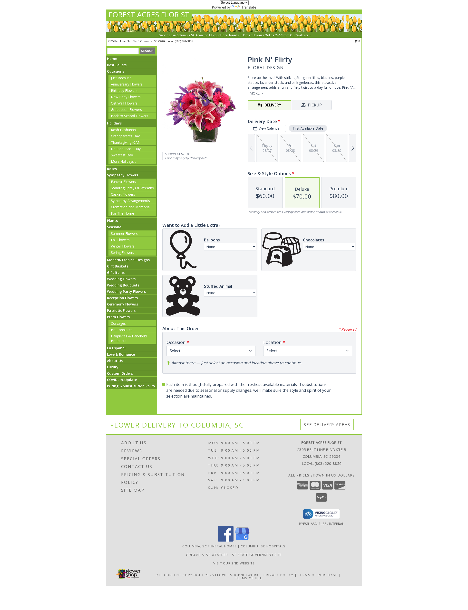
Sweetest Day (122, 155)
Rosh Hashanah (123, 129)
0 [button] (359, 41)
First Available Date (308, 128)
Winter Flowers (123, 246)
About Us (115, 360)
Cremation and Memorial (130, 207)
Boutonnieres (121, 329)
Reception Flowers (122, 297)
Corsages (118, 323)
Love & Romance (121, 354)
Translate (248, 7)
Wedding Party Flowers (126, 291)
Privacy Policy (278, 575)
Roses (112, 168)
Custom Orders (120, 373)
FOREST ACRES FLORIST (148, 14)
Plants (112, 220)
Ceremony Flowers (122, 304)
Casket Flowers (123, 194)
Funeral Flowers (123, 181)
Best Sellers (117, 65)
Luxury (112, 367)
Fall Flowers (120, 240)
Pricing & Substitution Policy (131, 386)
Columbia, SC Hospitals (263, 546)
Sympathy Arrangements (130, 200)
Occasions (115, 71)
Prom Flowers (118, 317)
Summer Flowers (124, 233)
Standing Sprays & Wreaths (132, 188)
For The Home (122, 213)
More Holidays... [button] (123, 161)
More (255, 93)
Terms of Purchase (318, 575)
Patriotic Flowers (121, 310)
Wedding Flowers (121, 278)
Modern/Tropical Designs (128, 259)
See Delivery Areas (327, 424)
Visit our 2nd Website (233, 563)
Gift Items (116, 272)
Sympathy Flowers (122, 175)
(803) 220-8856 (184, 41)
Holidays (114, 123)
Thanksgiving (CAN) (126, 142)
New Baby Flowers (126, 97)
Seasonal (114, 227)
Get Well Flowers (124, 103)
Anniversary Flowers (127, 84)
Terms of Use (248, 578)
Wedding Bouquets (123, 285)
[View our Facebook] (226, 540)
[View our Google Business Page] (242, 540)
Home (112, 58)
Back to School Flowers (129, 116)
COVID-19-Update (122, 379)
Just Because (121, 78)
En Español (116, 348)
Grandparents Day (125, 136)
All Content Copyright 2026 (185, 575)
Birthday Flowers (124, 90)
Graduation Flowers (126, 109)
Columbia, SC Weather (207, 555)
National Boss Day (126, 148)
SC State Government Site (257, 555)
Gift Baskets (117, 266)
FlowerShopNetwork (237, 575)
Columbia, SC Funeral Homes (209, 546)
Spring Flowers (122, 252)
